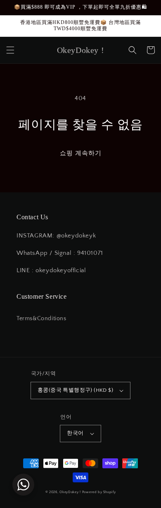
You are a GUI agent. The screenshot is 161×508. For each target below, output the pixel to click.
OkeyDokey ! (70, 492)
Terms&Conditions (41, 318)
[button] (10, 50)
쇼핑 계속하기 (81, 153)
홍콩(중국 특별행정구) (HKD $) (75, 390)
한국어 (75, 433)
